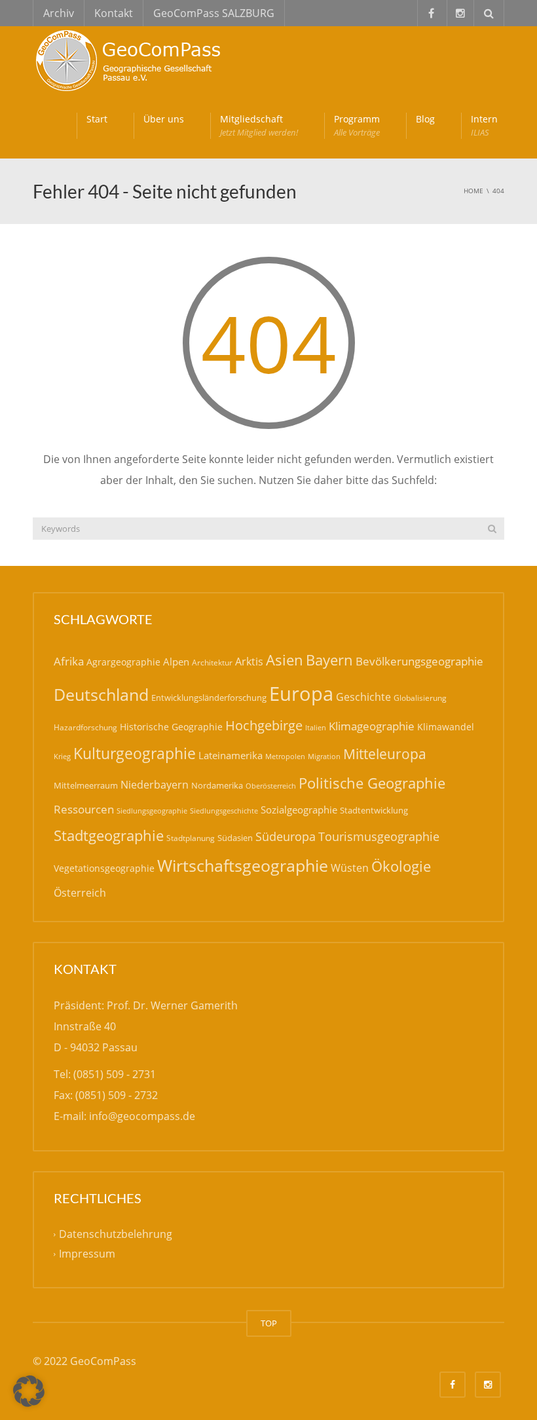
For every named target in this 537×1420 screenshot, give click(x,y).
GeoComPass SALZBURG (213, 13)
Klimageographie (372, 726)
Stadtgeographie (109, 835)
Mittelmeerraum (86, 785)
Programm (357, 125)
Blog (425, 119)
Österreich (80, 893)
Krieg (62, 756)
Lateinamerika (230, 755)
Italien (315, 727)
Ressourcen (84, 809)
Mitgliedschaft (259, 125)
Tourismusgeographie (378, 836)
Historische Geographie (171, 726)
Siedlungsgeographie (152, 810)
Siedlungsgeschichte (224, 810)
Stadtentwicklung (374, 810)
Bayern (329, 660)
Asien (284, 659)
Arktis (249, 661)
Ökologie (401, 866)
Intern (484, 125)
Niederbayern (154, 784)
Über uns (163, 119)
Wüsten (350, 868)
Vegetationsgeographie (104, 868)
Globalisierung (420, 698)
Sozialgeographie (299, 809)
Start (96, 119)
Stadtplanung (190, 838)
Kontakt (113, 13)
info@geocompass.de (142, 1116)
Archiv (58, 13)
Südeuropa (285, 836)
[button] (29, 1391)
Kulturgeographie (134, 753)
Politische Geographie (372, 783)
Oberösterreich (271, 786)
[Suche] (492, 528)
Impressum (87, 1254)
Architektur (212, 662)
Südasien (235, 838)
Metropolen (285, 756)
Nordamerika (217, 785)
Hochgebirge (264, 725)
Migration (324, 756)
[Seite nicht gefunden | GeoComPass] (131, 59)
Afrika (69, 661)
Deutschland (101, 694)
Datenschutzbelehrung (115, 1234)
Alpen (176, 661)
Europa (301, 694)
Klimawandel (445, 726)
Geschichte (363, 697)
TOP (269, 1323)
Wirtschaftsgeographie (242, 865)
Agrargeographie (123, 662)
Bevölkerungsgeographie (419, 661)
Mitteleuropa (384, 754)
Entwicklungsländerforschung (209, 697)
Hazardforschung (85, 727)
